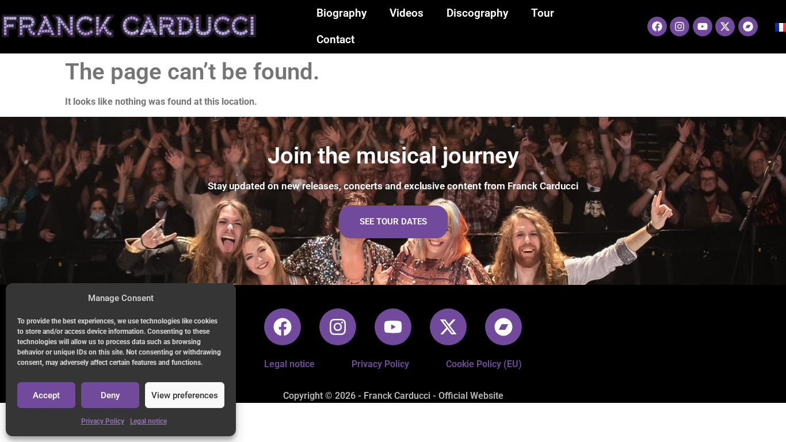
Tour (542, 13)
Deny (110, 395)
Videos (406, 13)
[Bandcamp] (748, 26)
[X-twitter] (725, 26)
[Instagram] (679, 26)
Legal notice (148, 421)
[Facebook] (657, 26)
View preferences (184, 395)
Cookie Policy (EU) (484, 364)
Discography (477, 13)
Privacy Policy (102, 421)
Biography (341, 13)
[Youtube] (702, 26)
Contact (335, 39)
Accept (46, 395)
